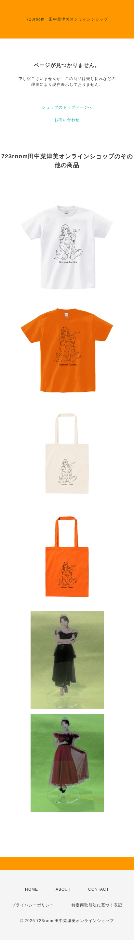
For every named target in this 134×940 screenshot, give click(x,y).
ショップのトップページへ (67, 107)
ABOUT (63, 889)
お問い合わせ (67, 120)
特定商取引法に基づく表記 (97, 905)
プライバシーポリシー (33, 905)
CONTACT (98, 889)
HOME (31, 889)
